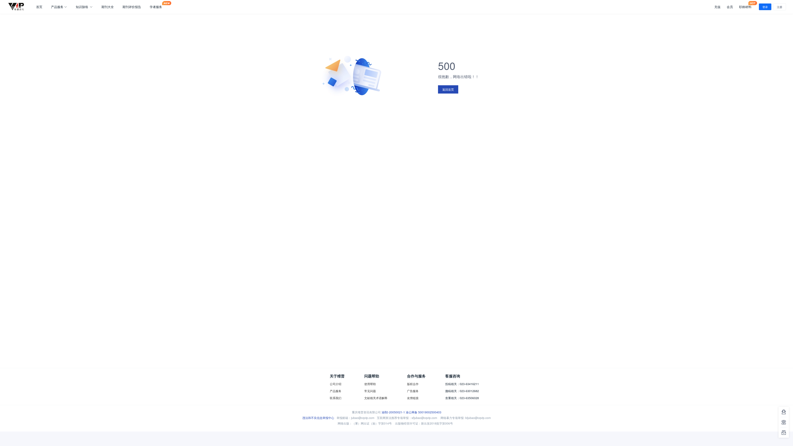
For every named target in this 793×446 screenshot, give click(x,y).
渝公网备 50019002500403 (423, 412)
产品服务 (57, 6)
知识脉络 (82, 6)
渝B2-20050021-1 (393, 412)
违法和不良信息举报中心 (318, 418)
